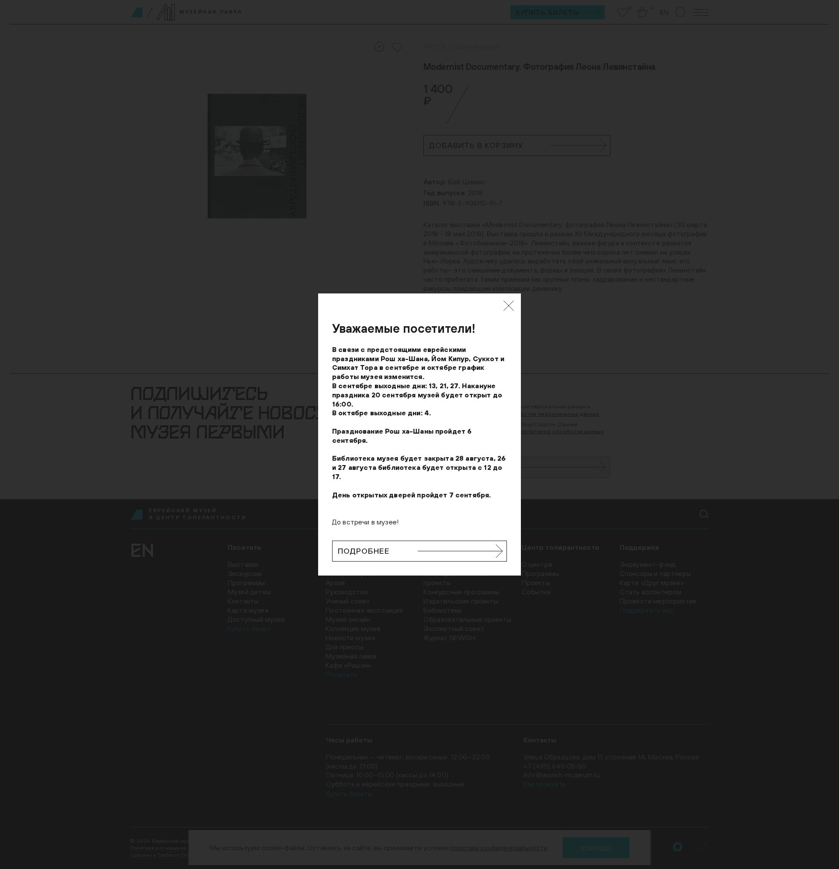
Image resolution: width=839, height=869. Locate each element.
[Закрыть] (508, 305)
